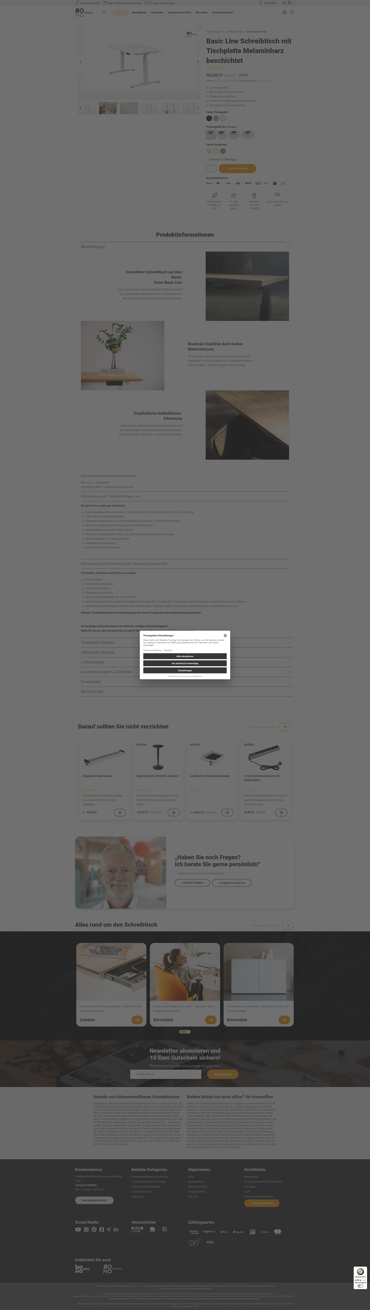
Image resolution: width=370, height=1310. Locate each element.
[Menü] (365, 1268)
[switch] (360, 1286)
